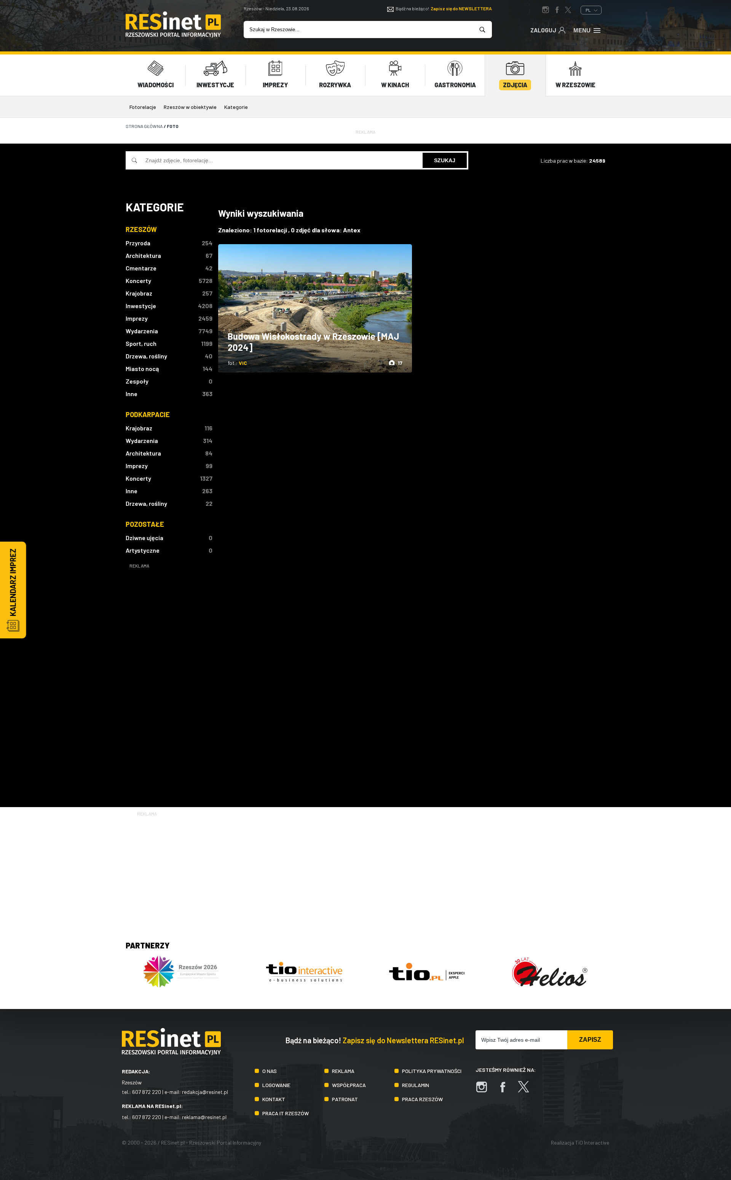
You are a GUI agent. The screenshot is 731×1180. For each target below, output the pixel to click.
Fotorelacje (142, 107)
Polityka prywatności (431, 1071)
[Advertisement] (169, 684)
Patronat (345, 1099)
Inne (131, 393)
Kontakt (273, 1099)
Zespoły (137, 381)
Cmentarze (141, 268)
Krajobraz (139, 293)
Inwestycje (141, 305)
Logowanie (276, 1085)
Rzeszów (141, 229)
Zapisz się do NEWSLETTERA (461, 8)
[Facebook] (506, 1090)
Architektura (143, 255)
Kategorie (236, 107)
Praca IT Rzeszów (285, 1113)
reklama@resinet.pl (204, 1117)
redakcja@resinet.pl (205, 1092)
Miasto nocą (142, 368)
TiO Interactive (592, 1142)
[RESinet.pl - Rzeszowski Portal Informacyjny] (173, 35)
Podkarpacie (148, 414)
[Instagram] (485, 1090)
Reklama (343, 1071)
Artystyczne (143, 550)
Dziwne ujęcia (144, 537)
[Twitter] (527, 1090)
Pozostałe (145, 524)
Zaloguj (543, 30)
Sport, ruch (141, 343)
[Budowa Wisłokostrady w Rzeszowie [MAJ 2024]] (315, 308)
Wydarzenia (142, 330)
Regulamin (415, 1085)
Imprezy (137, 318)
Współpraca (349, 1085)
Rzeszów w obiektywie (190, 107)
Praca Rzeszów (422, 1099)
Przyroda (138, 242)
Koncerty (138, 280)
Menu (582, 30)
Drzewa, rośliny (146, 356)
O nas (269, 1071)
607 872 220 (146, 1092)
